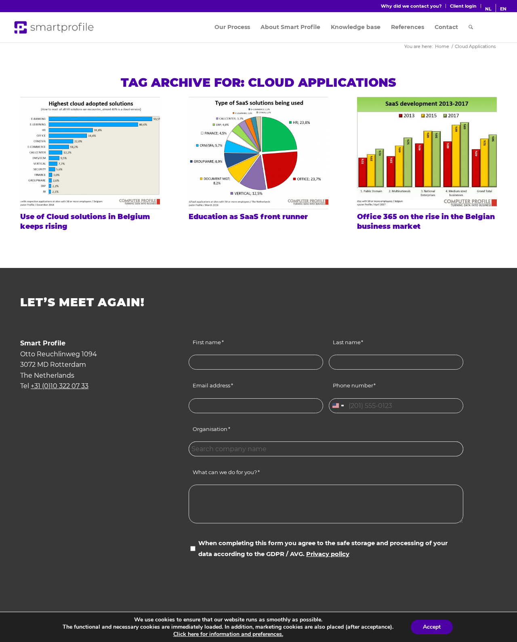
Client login (463, 6)
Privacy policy (327, 554)
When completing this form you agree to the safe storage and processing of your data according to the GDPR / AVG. (323, 548)
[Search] (470, 27)
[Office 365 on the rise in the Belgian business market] (427, 152)
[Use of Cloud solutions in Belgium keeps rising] (90, 152)
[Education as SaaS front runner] (258, 152)
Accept (432, 627)
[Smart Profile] (55, 27)
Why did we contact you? (411, 6)
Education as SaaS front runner (248, 216)
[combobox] (337, 406)
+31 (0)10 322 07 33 (59, 386)
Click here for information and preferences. (228, 634)
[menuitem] (411, 6)
